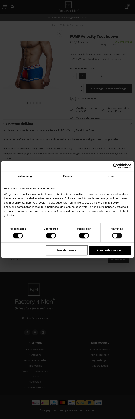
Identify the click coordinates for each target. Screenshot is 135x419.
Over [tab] (111, 176)
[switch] (48, 235)
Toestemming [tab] (23, 176)
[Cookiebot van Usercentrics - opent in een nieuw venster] (115, 166)
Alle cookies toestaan (110, 250)
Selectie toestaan (66, 250)
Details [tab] (67, 176)
